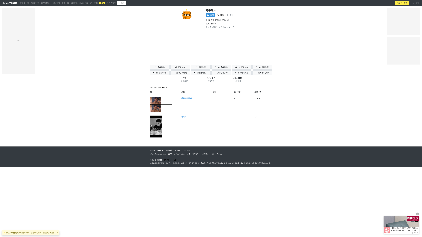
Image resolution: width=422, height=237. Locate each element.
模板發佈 (161, 67)
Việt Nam (205, 154)
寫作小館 (65, 3)
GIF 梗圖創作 (242, 67)
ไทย (212, 154)
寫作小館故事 (222, 73)
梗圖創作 (181, 67)
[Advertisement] (211, 46)
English (187, 150)
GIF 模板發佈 (222, 67)
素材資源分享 (160, 73)
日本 (188, 154)
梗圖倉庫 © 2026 (156, 160)
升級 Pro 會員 (402, 3)
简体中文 (178, 150)
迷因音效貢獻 (242, 73)
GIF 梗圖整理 (263, 67)
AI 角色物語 (111, 3)
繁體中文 (169, 150)
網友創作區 (35, 3)
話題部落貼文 (201, 73)
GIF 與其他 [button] (45, 3)
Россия (219, 154)
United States (179, 154)
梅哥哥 (184, 117)
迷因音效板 (83, 3)
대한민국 (196, 154)
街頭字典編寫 (181, 73)
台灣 (170, 154)
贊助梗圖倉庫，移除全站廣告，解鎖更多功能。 (29, 233)
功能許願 (74, 3)
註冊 (417, 3)
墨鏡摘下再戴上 (187, 98)
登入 (412, 3)
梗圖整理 (202, 67)
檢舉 (231, 15)
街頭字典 (56, 3)
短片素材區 (97, 3)
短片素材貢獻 (263, 73)
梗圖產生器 (24, 3)
